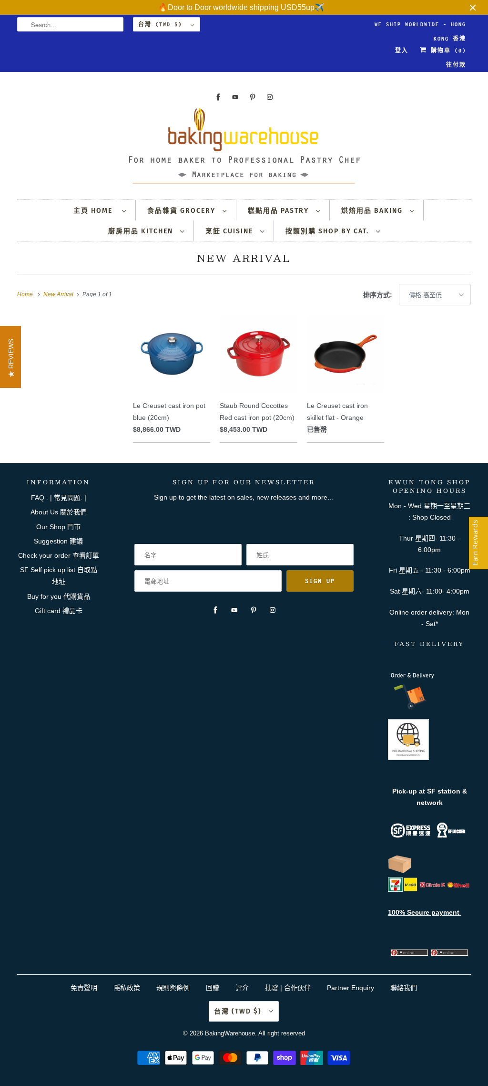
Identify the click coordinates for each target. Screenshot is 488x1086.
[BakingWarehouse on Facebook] (218, 97)
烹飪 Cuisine (230, 231)
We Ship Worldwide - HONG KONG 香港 (420, 26)
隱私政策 (126, 988)
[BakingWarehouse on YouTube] (235, 97)
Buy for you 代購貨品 (58, 596)
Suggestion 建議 (58, 541)
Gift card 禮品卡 (58, 611)
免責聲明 (85, 988)
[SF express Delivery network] (400, 871)
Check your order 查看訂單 (58, 555)
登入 (401, 50)
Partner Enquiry (350, 988)
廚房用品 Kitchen (141, 231)
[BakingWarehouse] (244, 148)
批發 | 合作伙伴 (288, 988)
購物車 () (446, 50)
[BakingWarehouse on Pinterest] (252, 97)
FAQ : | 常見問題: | (58, 497)
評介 (242, 988)
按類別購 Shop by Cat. (328, 231)
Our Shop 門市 (58, 527)
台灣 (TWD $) (162, 24)
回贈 (212, 988)
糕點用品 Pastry (279, 211)
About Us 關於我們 (58, 512)
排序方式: (378, 295)
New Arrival (244, 258)
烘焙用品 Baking (373, 211)
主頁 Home (95, 211)
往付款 (456, 65)
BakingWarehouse (230, 1033)
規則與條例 (173, 988)
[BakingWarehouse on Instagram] (270, 97)
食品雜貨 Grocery (182, 211)
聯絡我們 (403, 988)
